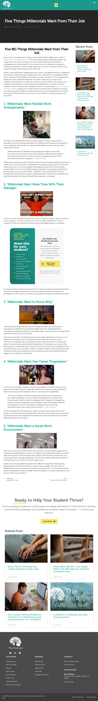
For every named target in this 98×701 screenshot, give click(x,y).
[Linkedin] (20, 653)
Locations (11, 657)
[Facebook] (10, 653)
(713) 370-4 (68, 682)
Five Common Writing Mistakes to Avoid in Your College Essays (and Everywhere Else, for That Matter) (85, 125)
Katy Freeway (69, 674)
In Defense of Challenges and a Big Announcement (85, 153)
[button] (56, 5)
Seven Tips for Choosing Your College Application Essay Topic (84, 68)
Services (39, 657)
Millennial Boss (40, 158)
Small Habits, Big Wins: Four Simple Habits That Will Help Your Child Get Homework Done (85, 96)
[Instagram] (15, 653)
